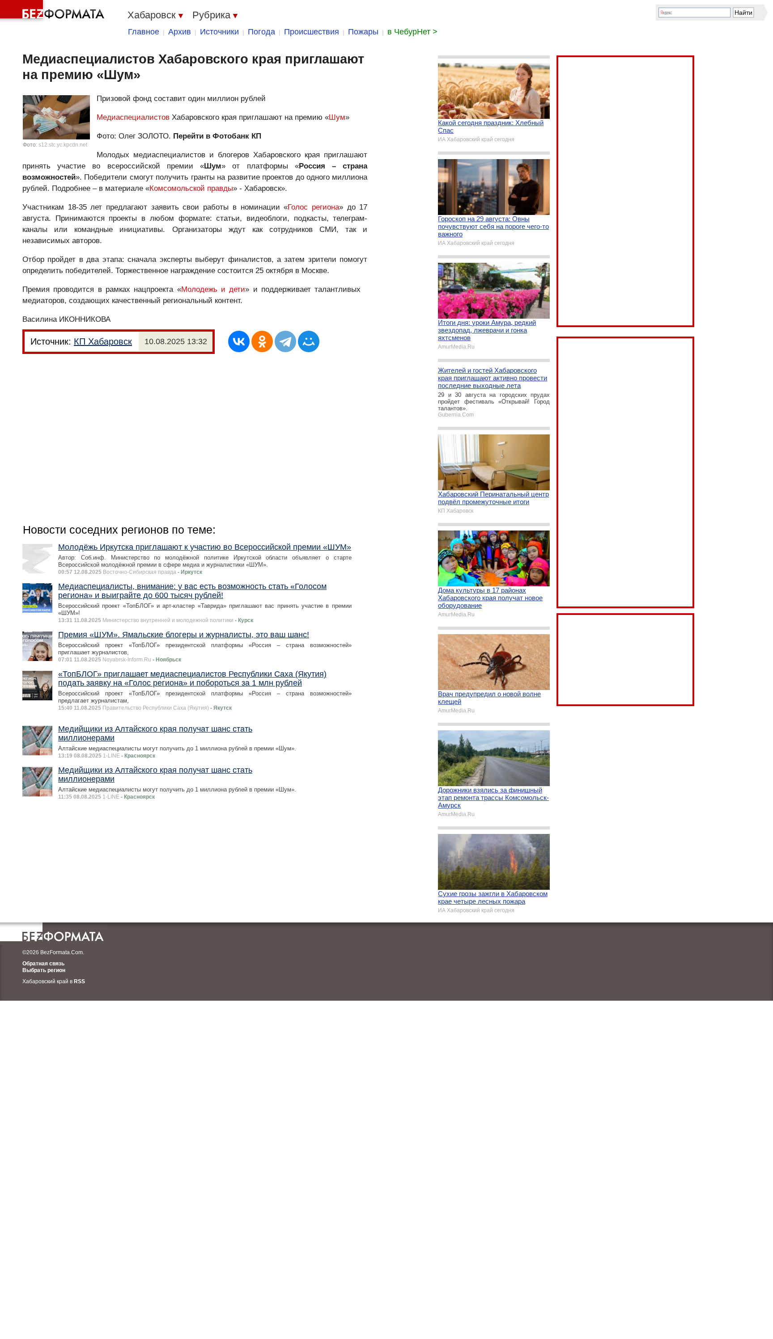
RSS (79, 981)
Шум (337, 117)
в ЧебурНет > (412, 31)
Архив (179, 31)
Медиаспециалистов (133, 117)
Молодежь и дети (213, 289)
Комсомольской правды (191, 188)
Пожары (363, 31)
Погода (261, 31)
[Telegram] (285, 341)
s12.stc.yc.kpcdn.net (62, 145)
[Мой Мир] (308, 341)
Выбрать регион (43, 970)
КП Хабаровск (103, 341)
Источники (219, 31)
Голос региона (313, 207)
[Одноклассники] (262, 341)
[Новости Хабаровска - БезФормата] (53, 11)
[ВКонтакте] (239, 341)
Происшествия (311, 31)
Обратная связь (43, 963)
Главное (143, 31)
